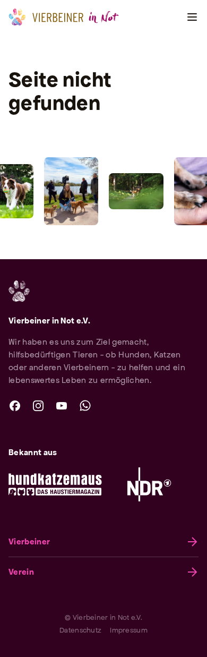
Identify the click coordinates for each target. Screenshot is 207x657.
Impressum (129, 630)
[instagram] (38, 405)
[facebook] (14, 405)
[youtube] (61, 405)
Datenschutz (80, 630)
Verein (21, 571)
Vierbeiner (29, 541)
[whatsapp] (85, 405)
